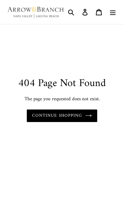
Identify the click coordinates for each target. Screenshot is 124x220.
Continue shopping (57, 115)
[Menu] (113, 12)
